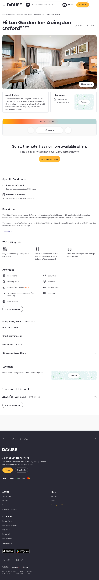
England (19, 14)
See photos (87, 84)
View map (84, 102)
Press (4, 505)
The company (6, 496)
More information (12, 309)
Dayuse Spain (7, 538)
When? (51, 130)
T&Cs (28, 573)
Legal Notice (6, 573)
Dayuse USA (6, 530)
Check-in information (12, 336)
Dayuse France (7, 521)
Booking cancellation (58, 505)
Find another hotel (49, 159)
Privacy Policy (18, 573)
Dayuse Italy (6, 534)
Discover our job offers (9, 509)
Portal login (21, 470)
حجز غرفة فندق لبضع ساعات (20, 439)
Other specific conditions (14, 353)
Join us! (8, 470)
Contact (54, 496)
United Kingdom (8, 14)
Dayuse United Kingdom (10, 525)
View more (7, 231)
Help (52, 501)
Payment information (12, 344)
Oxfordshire (28, 14)
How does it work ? (11, 327)
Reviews (5, 501)
